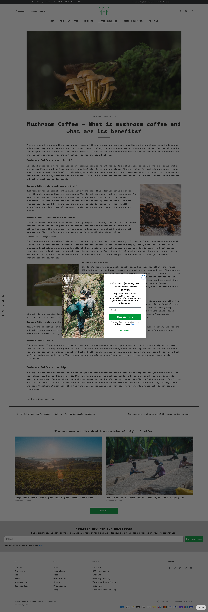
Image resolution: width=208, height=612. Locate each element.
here (133, 324)
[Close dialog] (143, 277)
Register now (125, 317)
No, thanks (125, 330)
